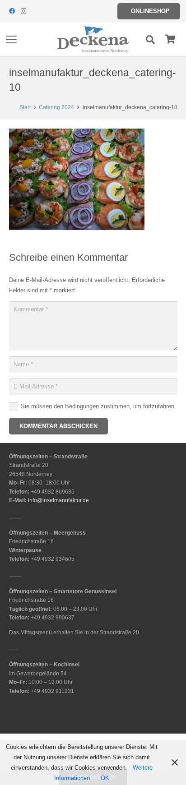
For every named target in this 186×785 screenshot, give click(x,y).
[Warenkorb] (170, 39)
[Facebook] (12, 11)
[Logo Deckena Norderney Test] (93, 39)
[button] (11, 39)
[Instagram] (23, 11)
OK (105, 778)
